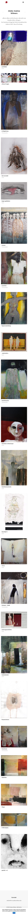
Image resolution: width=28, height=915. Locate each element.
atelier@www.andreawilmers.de (14, 900)
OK (14, 912)
